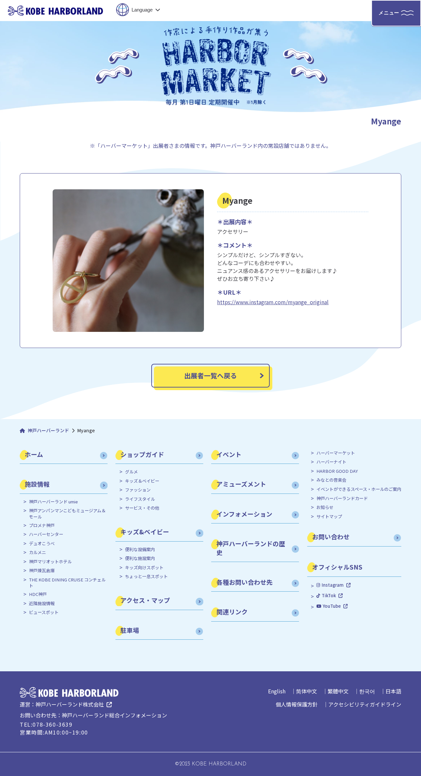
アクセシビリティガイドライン (364, 704)
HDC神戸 (38, 594)
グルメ (131, 472)
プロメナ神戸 (42, 525)
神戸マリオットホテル (50, 562)
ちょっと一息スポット (146, 576)
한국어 (367, 691)
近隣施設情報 (42, 603)
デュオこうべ (42, 544)
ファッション (138, 490)
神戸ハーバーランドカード (342, 498)
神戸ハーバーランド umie (53, 502)
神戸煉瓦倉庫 (42, 571)
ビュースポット (44, 612)
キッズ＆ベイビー (142, 481)
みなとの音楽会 (331, 480)
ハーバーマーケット (335, 453)
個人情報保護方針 (297, 704)
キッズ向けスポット (144, 568)
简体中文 (306, 691)
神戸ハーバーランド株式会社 (70, 704)
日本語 (393, 691)
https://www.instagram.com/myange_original (273, 302)
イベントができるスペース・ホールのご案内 (358, 489)
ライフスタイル (140, 499)
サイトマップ (329, 517)
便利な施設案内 (140, 558)
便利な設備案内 (140, 549)
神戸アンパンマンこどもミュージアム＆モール (67, 514)
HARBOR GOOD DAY (337, 471)
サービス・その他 (142, 508)
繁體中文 (338, 691)
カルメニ (37, 552)
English (276, 691)
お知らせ (325, 507)
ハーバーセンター (46, 534)
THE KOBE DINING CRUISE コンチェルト (67, 583)
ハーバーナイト (331, 462)
